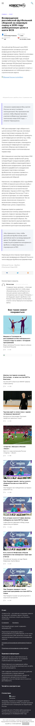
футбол (17, 265)
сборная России (8, 265)
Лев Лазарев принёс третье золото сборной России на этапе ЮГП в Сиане (16, 483)
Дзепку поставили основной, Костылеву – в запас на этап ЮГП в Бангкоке (16, 377)
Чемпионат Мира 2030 (10, 267)
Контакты (15, 622)
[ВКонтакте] (5, 690)
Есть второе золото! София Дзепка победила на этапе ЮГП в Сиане (16, 519)
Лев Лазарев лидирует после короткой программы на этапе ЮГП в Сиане (17, 591)
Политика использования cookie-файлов (15, 648)
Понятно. (25, 723)
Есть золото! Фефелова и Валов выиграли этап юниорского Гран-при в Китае (17, 555)
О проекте (5, 622)
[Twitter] (3, 690)
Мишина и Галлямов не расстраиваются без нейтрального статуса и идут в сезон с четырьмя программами (16, 339)
